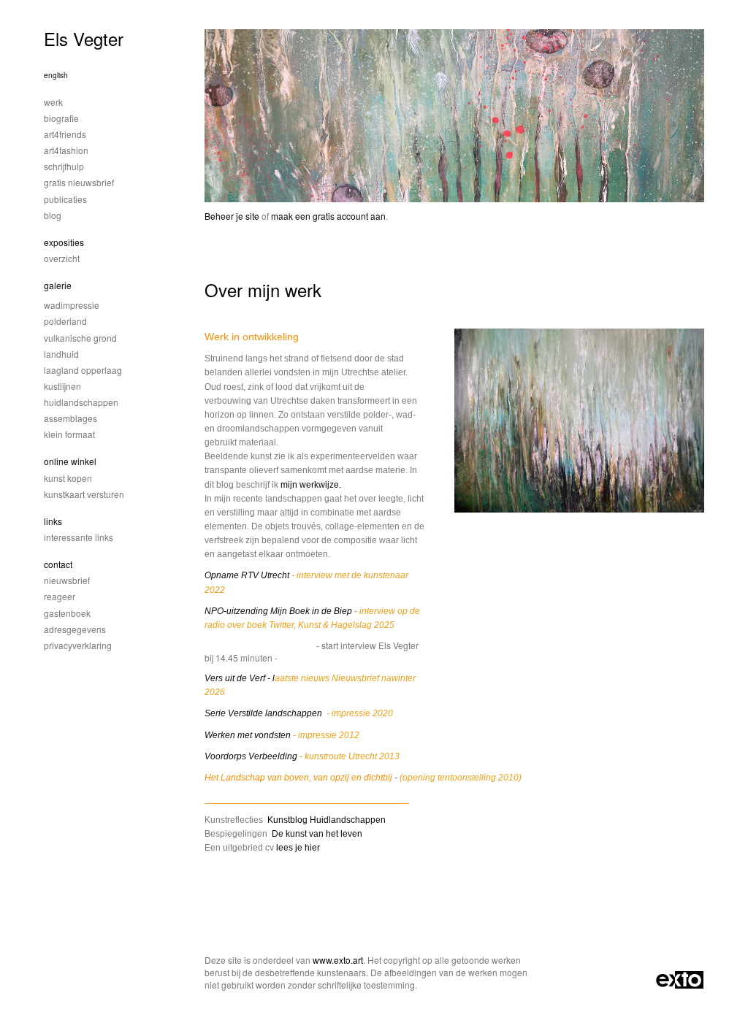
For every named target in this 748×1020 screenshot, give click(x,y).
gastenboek (67, 613)
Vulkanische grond (80, 337)
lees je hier (298, 848)
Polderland (65, 321)
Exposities (64, 242)
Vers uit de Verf (236, 678)
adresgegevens (75, 629)
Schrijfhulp (64, 166)
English (56, 75)
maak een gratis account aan (328, 216)
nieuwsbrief (67, 580)
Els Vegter (83, 38)
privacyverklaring (78, 645)
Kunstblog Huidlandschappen (326, 820)
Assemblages (70, 418)
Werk (53, 102)
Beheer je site (232, 216)
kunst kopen (68, 478)
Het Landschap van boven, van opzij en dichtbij (298, 777)
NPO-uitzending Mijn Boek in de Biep (279, 611)
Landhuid (61, 354)
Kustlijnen (62, 386)
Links (53, 521)
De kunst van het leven (317, 834)
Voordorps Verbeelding (251, 756)
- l (271, 678)
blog (52, 215)
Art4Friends (65, 134)
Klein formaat (69, 434)
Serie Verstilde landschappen (264, 713)
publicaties (65, 199)
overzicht (62, 258)
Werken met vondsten (248, 735)
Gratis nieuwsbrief (79, 182)
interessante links (78, 537)
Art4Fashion (66, 150)
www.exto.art (338, 960)
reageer (59, 596)
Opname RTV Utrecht (247, 575)
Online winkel (70, 461)
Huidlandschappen (81, 402)
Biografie (61, 118)
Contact (58, 564)
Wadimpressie (71, 305)
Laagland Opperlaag (83, 370)
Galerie (58, 285)
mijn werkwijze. (310, 485)
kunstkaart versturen (84, 494)
